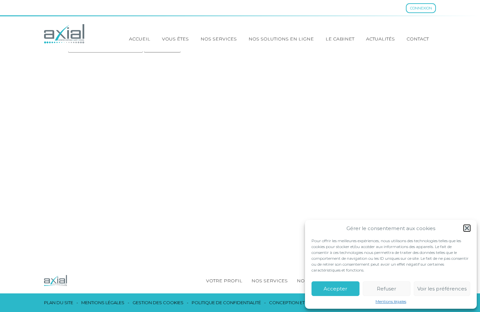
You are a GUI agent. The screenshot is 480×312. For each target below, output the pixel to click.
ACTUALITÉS (380, 39)
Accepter (335, 289)
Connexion (421, 8)
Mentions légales (391, 301)
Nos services (218, 39)
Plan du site (58, 302)
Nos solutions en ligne (281, 39)
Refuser (386, 289)
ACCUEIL (139, 39)
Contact (418, 39)
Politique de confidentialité (226, 302)
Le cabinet (340, 39)
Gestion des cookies (158, 302)
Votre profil (224, 281)
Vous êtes (175, 39)
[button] (467, 228)
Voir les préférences (442, 289)
